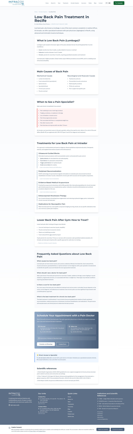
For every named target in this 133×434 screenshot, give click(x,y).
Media (90, 3)
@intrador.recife (15, 405)
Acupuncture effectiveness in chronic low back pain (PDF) (64, 380)
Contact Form (62, 344)
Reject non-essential (103, 429)
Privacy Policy (100, 411)
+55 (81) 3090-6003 (46, 331)
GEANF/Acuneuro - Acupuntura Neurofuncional (110, 401)
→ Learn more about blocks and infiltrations (50, 167)
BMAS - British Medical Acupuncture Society (109, 406)
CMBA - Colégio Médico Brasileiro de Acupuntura (111, 398)
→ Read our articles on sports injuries (47, 243)
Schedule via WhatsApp (45, 344)
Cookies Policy (41, 431)
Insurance (83, 3)
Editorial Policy (100, 417)
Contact (101, 3)
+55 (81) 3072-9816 (77, 331)
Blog (95, 3)
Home (47, 3)
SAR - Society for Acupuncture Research (108, 408)
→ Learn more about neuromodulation (48, 178)
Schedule (120, 3)
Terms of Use (99, 415)
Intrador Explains (75, 3)
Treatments (65, 3)
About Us (53, 3)
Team (59, 3)
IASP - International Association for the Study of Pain (111, 403)
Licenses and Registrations (102, 419)
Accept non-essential (118, 429)
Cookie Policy (100, 413)
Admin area (71, 416)
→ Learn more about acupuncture (47, 192)
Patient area (71, 414)
